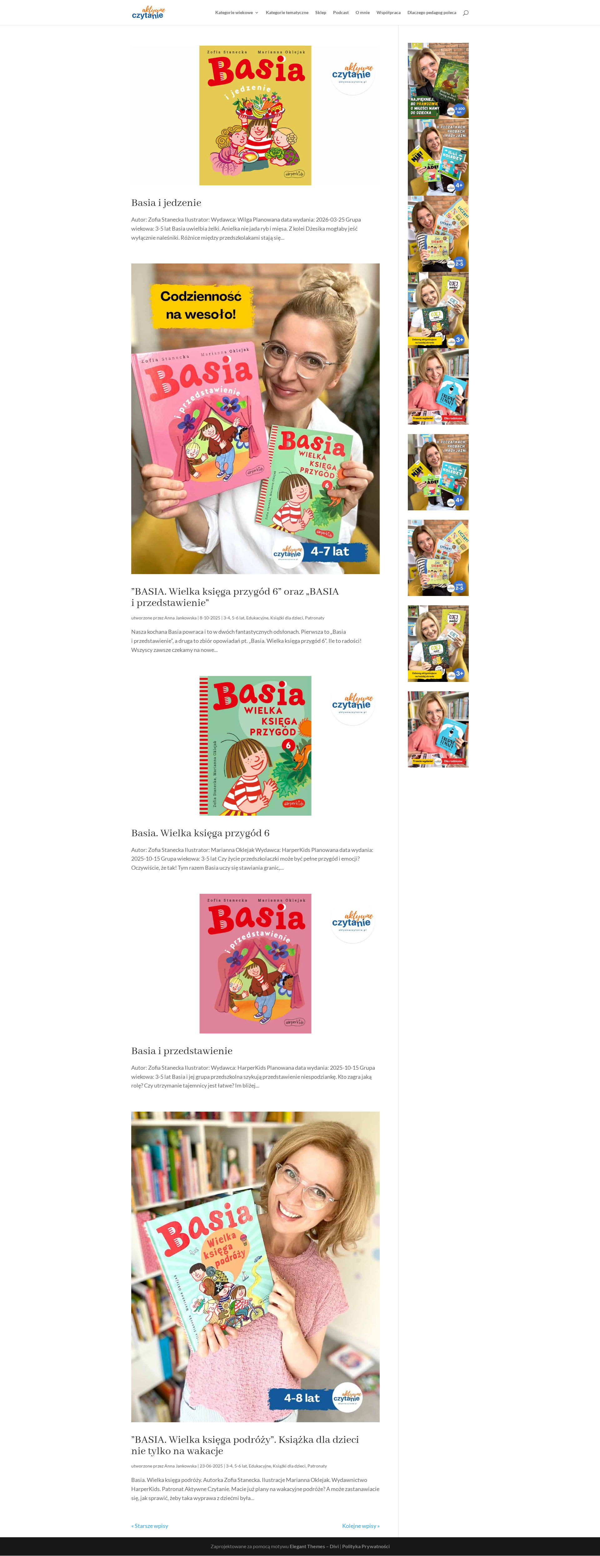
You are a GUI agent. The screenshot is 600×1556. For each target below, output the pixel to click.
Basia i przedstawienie (181, 1051)
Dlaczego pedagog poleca (432, 12)
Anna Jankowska (180, 617)
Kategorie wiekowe (234, 12)
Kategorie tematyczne (287, 12)
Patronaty (314, 617)
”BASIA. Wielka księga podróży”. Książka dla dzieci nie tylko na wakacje (245, 1445)
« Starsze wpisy (149, 1525)
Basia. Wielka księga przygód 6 (200, 833)
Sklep (320, 12)
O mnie (363, 12)
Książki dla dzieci (286, 617)
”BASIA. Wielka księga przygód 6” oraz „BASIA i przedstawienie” (235, 597)
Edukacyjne (257, 617)
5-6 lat (238, 617)
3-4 (226, 617)
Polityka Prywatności (366, 1546)
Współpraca (389, 12)
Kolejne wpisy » (361, 1525)
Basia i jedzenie (166, 203)
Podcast (341, 12)
